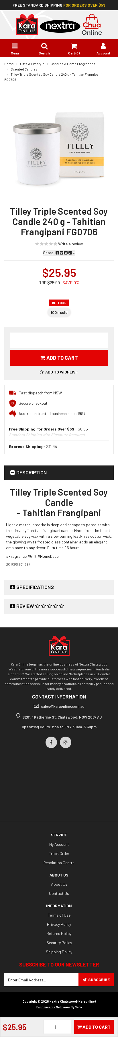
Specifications (35, 587)
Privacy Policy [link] (59, 924)
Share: (49, 252)
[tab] (59, 472)
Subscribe (99, 979)
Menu (15, 53)
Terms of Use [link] (59, 915)
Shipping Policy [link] (59, 951)
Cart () (74, 53)
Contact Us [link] (59, 893)
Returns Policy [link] (59, 933)
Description (31, 472)
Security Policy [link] (59, 942)
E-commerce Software (53, 1007)
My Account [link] (59, 844)
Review (25, 606)
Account (103, 53)
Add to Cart (61, 358)
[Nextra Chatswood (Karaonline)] (59, 23)
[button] (59, 371)
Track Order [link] (59, 853)
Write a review (70, 243)
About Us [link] (59, 884)
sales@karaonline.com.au (62, 706)
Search (44, 53)
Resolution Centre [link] (59, 862)
